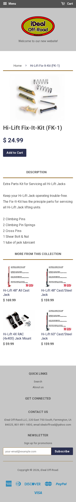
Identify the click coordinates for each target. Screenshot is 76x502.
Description (36, 172)
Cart (69, 3)
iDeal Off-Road (49, 470)
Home (18, 66)
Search (38, 381)
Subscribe (62, 451)
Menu (12, 3)
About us (38, 387)
